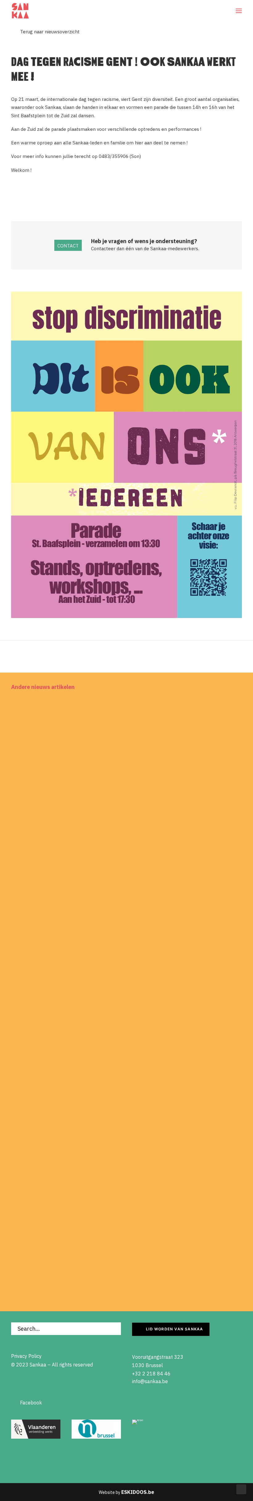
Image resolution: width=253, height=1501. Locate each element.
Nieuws (228, 710)
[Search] (66, 1328)
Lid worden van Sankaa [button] (174, 1329)
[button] (239, 11)
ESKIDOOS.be (137, 1492)
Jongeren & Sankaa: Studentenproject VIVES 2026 (83, 1241)
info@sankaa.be (150, 1381)
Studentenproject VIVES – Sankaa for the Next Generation (93, 840)
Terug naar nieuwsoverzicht (45, 32)
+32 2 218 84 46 (151, 1373)
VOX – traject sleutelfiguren (53, 1040)
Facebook (26, 1402)
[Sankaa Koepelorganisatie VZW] (20, 11)
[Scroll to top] (241, 1489)
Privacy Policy (26, 1356)
